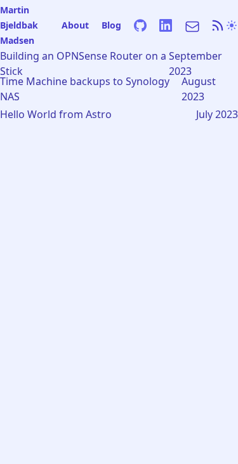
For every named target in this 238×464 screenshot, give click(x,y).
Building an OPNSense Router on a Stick (83, 63)
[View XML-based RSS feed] (217, 25)
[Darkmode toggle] (231, 25)
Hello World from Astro (56, 114)
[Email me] (191, 25)
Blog (111, 25)
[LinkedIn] (165, 25)
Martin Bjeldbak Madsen (19, 25)
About (75, 25)
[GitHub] (140, 25)
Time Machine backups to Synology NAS (84, 88)
